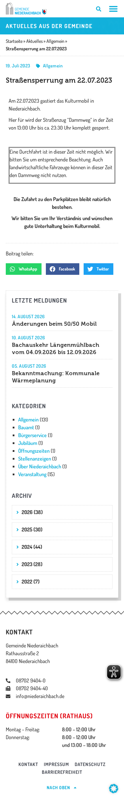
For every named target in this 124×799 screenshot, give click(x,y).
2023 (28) (32, 564)
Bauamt (26, 427)
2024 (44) (32, 547)
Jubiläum (27, 443)
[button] (24, 269)
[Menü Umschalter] (113, 9)
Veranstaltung (32, 474)
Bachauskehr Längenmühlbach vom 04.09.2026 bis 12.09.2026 (55, 349)
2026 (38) (32, 512)
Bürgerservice (32, 435)
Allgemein (53, 66)
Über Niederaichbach (39, 466)
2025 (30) (32, 529)
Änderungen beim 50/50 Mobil (54, 324)
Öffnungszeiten (34, 451)
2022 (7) (31, 581)
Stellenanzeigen (34, 458)
